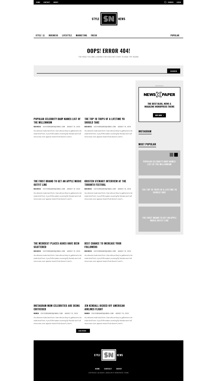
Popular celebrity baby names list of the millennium (57, 120)
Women (36, 313)
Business (37, 126)
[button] (169, 2)
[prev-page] (171, 155)
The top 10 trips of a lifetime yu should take (105, 120)
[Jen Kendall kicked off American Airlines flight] (108, 284)
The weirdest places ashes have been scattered (56, 245)
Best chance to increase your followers (103, 245)
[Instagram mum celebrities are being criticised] (58, 284)
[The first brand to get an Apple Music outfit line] (58, 159)
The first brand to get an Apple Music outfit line (58, 182)
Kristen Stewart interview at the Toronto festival (105, 182)
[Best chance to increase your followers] (108, 221)
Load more (82, 331)
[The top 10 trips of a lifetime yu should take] (108, 97)
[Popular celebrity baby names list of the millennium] (58, 97)
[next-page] (176, 155)
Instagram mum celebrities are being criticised (57, 307)
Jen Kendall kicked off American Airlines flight (105, 307)
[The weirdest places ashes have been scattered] (58, 221)
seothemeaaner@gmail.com (54, 126)
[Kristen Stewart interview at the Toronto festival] (108, 159)
